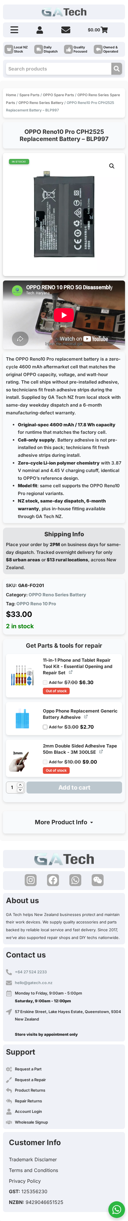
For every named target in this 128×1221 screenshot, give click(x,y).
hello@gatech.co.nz (33, 982)
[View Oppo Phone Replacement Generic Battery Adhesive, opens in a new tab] (86, 716)
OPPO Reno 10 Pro (36, 603)
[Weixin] (98, 880)
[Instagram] (31, 880)
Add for (71, 680)
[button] (112, 166)
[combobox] (58, 69)
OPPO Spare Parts (58, 95)
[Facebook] (53, 880)
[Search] (116, 69)
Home (11, 95)
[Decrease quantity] (20, 790)
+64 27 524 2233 (31, 971)
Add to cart (74, 787)
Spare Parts (29, 95)
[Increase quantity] (20, 785)
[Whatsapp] (75, 880)
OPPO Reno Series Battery (40, 102)
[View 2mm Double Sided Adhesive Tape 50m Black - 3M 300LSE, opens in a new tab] (101, 751)
